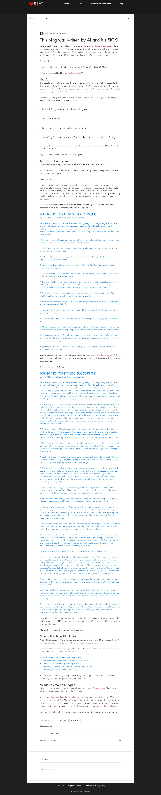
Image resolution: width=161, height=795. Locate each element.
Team (68, 785)
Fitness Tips (44, 18)
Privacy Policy (100, 785)
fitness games (62, 720)
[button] (129, 18)
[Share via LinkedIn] (52, 733)
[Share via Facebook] (41, 733)
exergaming (75, 720)
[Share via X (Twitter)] (46, 733)
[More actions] (119, 33)
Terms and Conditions (85, 785)
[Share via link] (57, 733)
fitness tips (45, 720)
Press (73, 785)
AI (54, 18)
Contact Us (60, 785)
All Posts (32, 18)
